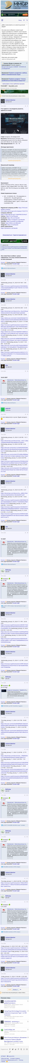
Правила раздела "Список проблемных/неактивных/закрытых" (14, 79)
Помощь (21, 1060)
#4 (27, 371)
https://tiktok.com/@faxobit (13, 223)
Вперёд (15, 989)
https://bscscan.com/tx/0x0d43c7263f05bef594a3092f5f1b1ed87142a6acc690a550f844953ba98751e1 (14, 633)
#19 (27, 943)
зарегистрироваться (8, 59)
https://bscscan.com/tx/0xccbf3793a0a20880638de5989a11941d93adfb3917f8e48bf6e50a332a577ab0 (14, 347)
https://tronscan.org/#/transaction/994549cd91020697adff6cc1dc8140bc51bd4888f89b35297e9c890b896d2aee (14, 640)
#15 (27, 795)
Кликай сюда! (16, 264)
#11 (27, 657)
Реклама (3, 262)
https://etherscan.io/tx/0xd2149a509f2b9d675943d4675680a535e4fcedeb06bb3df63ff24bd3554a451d (14, 319)
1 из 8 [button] (9, 989)
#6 (27, 434)
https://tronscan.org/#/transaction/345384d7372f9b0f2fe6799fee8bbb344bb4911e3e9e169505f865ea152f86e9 (14, 508)
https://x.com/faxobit (12, 216)
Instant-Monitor (6, 88)
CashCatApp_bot (9, 1029)
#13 (27, 717)
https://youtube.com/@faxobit (15, 221)
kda (6, 365)
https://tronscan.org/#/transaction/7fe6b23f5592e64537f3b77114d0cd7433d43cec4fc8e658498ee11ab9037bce (14, 884)
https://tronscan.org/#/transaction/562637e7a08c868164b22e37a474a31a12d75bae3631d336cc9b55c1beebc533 (14, 956)
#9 (27, 576)
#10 (27, 619)
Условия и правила (15, 1058)
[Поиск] (27, 20)
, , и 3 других (12, 706)
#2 (27, 280)
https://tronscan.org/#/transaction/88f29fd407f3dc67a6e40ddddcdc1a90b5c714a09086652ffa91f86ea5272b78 (14, 501)
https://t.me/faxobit (12, 225)
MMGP (4, 1056)
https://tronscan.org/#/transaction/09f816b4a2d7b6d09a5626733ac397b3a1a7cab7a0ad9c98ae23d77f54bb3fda (14, 665)
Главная (3, 1061)
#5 (27, 414)
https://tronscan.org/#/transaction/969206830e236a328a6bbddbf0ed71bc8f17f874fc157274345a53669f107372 (14, 287)
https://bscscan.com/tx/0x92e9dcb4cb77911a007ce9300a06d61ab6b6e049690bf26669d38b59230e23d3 (14, 771)
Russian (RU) (11, 1056)
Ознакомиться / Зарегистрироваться (14, 235)
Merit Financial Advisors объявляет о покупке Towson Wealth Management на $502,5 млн (15, 1039)
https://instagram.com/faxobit (16, 219)
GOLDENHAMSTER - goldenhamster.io (10, 1002)
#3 (27, 305)
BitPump (8, 570)
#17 (27, 878)
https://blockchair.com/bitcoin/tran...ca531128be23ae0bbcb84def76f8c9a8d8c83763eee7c (14, 441)
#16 (27, 836)
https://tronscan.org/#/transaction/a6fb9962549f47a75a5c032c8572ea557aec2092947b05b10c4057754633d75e (14, 979)
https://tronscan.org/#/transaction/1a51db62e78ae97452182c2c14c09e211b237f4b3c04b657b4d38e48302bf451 (14, 248)
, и (11, 867)
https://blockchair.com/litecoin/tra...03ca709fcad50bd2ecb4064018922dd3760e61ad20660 (14, 312)
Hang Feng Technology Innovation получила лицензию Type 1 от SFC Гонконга (15, 1013)
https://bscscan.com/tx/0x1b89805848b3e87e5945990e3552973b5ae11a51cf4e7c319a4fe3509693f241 (14, 340)
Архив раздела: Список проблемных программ (13, 1005)
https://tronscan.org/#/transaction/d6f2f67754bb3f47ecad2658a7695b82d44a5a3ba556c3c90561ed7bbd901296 (14, 626)
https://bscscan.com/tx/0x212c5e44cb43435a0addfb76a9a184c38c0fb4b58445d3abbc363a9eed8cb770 (14, 449)
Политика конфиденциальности (9, 1060)
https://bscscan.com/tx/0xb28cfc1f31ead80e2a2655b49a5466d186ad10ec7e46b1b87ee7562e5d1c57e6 (14, 469)
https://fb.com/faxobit (13, 218)
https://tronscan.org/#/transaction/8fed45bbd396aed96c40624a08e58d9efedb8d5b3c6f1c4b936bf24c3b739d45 (14, 777)
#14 (27, 749)
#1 (27, 106)
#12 (27, 682)
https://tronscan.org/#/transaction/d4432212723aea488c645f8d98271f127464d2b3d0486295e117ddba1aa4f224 (14, 353)
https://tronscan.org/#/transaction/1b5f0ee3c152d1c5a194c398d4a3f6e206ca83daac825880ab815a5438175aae (14, 949)
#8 (27, 532)
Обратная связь (5, 1058)
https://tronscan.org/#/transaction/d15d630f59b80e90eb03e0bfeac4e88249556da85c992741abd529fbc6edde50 (14, 764)
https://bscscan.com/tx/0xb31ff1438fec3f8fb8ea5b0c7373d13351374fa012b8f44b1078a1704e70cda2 (14, 456)
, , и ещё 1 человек (13, 606)
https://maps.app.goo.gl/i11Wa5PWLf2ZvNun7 (14, 214)
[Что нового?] (23, 20)
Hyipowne (6, 1031)
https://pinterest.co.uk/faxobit (9, 228)
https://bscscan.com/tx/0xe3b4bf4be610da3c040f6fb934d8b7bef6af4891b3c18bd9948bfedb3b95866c (14, 725)
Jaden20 (7, 408)
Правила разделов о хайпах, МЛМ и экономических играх (14, 73)
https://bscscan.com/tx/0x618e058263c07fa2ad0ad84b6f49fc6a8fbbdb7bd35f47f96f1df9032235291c (14, 732)
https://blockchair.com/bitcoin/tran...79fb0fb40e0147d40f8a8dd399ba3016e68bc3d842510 (14, 756)
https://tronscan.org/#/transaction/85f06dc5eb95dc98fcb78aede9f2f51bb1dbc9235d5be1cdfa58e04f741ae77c (14, 515)
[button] (2, 20)
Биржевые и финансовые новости (15, 1016)
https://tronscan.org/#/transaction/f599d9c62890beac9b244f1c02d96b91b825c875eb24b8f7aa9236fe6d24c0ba (14, 462)
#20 (27, 973)
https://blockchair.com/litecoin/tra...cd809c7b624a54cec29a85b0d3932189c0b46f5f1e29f (14, 494)
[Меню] (14, 11)
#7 (27, 487)
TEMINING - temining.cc (11, 1021)
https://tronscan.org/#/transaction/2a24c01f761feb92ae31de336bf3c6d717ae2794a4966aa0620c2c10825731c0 (14, 326)
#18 (27, 902)
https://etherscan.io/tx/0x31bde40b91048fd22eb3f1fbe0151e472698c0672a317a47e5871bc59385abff (14, 333)
